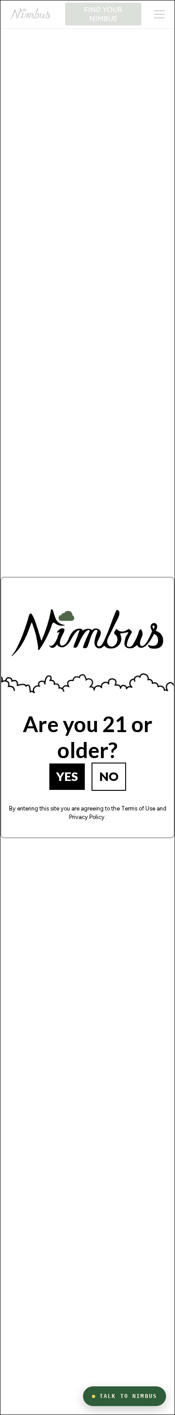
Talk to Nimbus (128, 1396)
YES (67, 776)
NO (108, 776)
